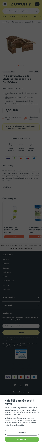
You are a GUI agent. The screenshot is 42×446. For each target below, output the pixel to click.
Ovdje (7, 418)
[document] (22, 420)
